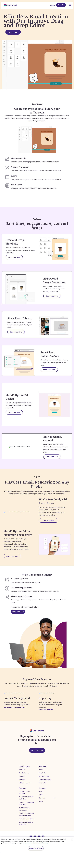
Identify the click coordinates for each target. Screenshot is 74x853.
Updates (22, 780)
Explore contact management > (15, 707)
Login (40, 795)
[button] (54, 798)
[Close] (72, 839)
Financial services (45, 780)
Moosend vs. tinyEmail (26, 819)
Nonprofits (42, 783)
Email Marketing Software (24, 792)
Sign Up (61, 5)
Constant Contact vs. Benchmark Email (26, 814)
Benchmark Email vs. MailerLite (26, 823)
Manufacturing (44, 776)
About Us (22, 770)
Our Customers (24, 773)
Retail (41, 770)
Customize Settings (36, 848)
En (53, 5)
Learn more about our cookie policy (36, 843)
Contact (22, 776)
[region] (37, 845)
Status (41, 801)
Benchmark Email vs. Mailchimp (26, 798)
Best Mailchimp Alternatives (24, 809)
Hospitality (42, 773)
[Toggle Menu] (68, 5)
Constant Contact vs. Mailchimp (26, 803)
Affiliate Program (25, 783)
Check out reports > (46, 710)
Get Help (42, 798)
